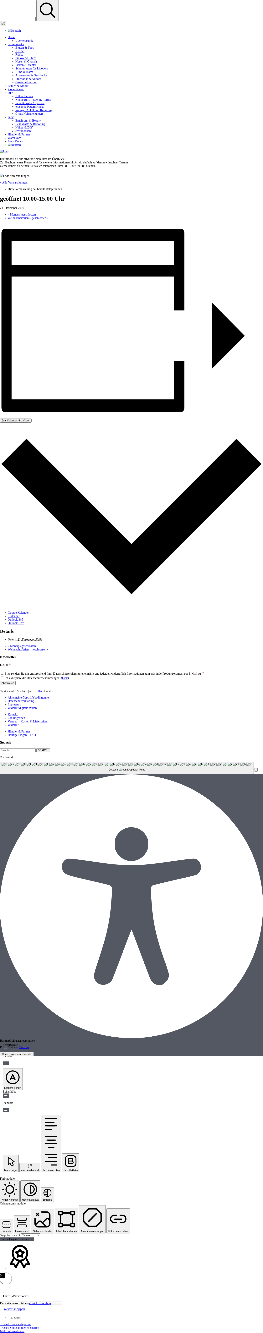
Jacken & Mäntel (25, 65)
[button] (256, 770)
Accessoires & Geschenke (31, 75)
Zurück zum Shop (40, 1303)
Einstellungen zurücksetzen (17, 1239)
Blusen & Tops (24, 47)
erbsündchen (23, 131)
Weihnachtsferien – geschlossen (28, 218)
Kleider (19, 51)
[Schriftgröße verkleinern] (6, 1063)
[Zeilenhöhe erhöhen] (6, 1095)
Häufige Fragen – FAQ (22, 735)
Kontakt (13, 714)
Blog (11, 117)
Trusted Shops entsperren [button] (15, 1324)
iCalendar (13, 616)
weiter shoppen (14, 1309)
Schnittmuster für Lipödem (31, 68)
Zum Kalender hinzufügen (16, 420)
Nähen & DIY (24, 127)
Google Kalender (18, 612)
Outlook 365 (15, 619)
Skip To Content (10, 1235)
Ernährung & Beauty (28, 120)
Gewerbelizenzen (26, 82)
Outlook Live (16, 623)
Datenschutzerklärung (21, 701)
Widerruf (13, 725)
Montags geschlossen (22, 214)
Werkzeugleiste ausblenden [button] (17, 1054)
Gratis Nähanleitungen (29, 113)
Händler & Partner (19, 134)
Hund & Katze (24, 72)
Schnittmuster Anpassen (29, 103)
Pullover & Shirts (25, 58)
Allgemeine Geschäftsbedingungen (29, 697)
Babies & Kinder (18, 85)
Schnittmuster (16, 44)
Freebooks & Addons (28, 78)
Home (11, 37)
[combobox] (127, 768)
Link (65, 678)
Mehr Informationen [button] (12, 1331)
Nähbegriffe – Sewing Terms (33, 99)
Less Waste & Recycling (30, 124)
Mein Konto (15, 141)
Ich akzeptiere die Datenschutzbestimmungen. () (36, 678)
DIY (10, 92)
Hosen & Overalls (26, 61)
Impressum (14, 704)
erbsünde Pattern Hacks (29, 106)
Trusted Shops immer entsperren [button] (19, 1327)
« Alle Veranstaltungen (14, 182)
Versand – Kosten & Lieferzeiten (28, 721)
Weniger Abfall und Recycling (33, 110)
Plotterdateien (16, 89)
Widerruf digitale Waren (22, 708)
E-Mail (5, 664)
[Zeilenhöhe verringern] (6, 1110)
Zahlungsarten (16, 718)
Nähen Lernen (24, 96)
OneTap (24, 1047)
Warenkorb (14, 138)
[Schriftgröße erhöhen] (6, 1049)
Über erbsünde (24, 40)
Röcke (19, 54)
